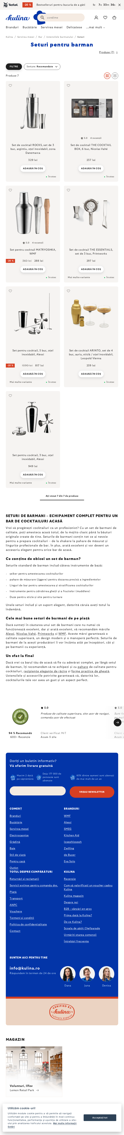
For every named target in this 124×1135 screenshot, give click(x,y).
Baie (12, 848)
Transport (16, 898)
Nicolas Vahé (26, 633)
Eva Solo (69, 861)
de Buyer (69, 855)
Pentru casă (17, 861)
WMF (62, 633)
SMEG (68, 829)
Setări (11, 1126)
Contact (15, 931)
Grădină (15, 842)
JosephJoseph (73, 842)
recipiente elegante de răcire (45, 671)
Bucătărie (16, 822)
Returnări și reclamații (24, 879)
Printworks (46, 633)
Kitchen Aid (71, 835)
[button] (62, 66)
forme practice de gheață (90, 671)
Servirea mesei (19, 829)
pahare (83, 667)
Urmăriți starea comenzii (80, 935)
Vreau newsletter (91, 792)
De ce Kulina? (73, 922)
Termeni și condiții (22, 918)
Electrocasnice (19, 835)
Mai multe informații (65, 1123)
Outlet (14, 868)
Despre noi (71, 902)
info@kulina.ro (25, 968)
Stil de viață (18, 855)
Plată (13, 892)
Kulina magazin (74, 896)
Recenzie (70, 879)
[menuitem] (12, 28)
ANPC (13, 905)
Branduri (15, 816)
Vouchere (16, 911)
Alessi (10, 633)
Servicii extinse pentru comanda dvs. (34, 885)
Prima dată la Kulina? (78, 915)
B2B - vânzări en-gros (78, 909)
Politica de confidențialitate (28, 924)
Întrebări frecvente (76, 941)
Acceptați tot (99, 1117)
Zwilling (69, 848)
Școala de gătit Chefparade (82, 928)
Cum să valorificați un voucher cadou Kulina (88, 887)
